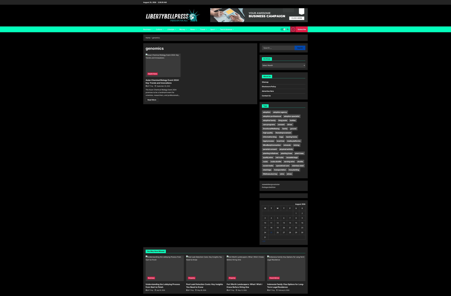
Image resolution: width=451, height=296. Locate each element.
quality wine (268, 157)
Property (192, 278)
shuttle (300, 162)
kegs (281, 137)
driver (289, 124)
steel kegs (267, 170)
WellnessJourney (270, 174)
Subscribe (302, 29)
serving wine (289, 162)
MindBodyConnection (272, 145)
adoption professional (272, 116)
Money (182, 29)
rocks (265, 162)
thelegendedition (269, 187)
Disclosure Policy (269, 86)
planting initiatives (270, 153)
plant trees (299, 153)
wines (289, 174)
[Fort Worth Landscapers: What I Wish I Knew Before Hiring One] (246, 268)
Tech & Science (226, 29)
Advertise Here (268, 91)
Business (147, 29)
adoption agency (280, 112)
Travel (202, 29)
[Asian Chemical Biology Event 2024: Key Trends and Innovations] (163, 65)
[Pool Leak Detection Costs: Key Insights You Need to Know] (205, 268)
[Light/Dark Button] (282, 29)
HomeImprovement (283, 133)
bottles (293, 120)
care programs (269, 124)
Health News (152, 74)
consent (281, 124)
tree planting (294, 170)
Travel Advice (274, 278)
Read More (153, 100)
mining (296, 145)
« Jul (263, 241)
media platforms (293, 141)
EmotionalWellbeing (271, 129)
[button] (287, 29)
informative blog (269, 137)
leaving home (291, 137)
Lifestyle (170, 29)
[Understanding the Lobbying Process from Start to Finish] (165, 268)
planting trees (286, 153)
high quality (268, 133)
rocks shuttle (276, 162)
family (284, 129)
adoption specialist (291, 116)
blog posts (282, 120)
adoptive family (269, 120)
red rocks (279, 157)
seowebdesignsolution (271, 184)
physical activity (286, 149)
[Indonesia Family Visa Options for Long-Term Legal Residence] (286, 268)
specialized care (282, 166)
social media (268, 166)
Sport (212, 29)
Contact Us (266, 96)
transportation (280, 170)
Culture (159, 29)
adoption (266, 112)
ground (293, 129)
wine (282, 174)
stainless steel (298, 166)
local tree (280, 141)
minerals (287, 145)
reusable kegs (292, 157)
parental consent (270, 149)
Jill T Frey (150, 86)
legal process (268, 141)
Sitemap (265, 82)
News (192, 29)
